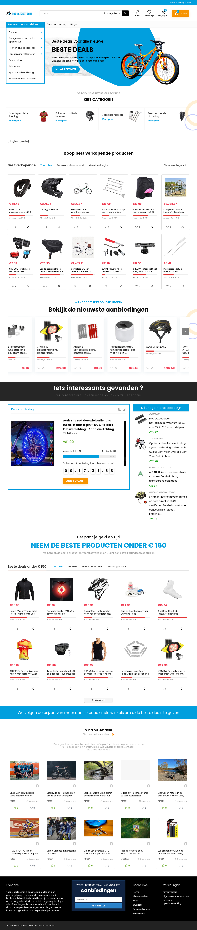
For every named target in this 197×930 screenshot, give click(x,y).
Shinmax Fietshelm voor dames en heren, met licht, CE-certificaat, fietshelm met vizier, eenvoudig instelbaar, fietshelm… (168, 505)
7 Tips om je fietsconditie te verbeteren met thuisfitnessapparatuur (134, 795)
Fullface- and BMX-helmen (161, 492)
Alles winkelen (140, 896)
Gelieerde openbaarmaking (172, 902)
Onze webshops (141, 909)
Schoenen (14, 66)
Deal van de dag (56, 24)
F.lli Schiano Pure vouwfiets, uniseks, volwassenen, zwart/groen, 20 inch (81, 213)
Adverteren (139, 913)
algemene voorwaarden (176, 896)
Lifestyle (125, 859)
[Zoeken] (125, 13)
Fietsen (13, 32)
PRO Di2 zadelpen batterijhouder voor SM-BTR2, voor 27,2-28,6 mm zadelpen (167, 423)
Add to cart (83, 481)
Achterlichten (156, 438)
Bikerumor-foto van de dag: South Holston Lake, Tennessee (171, 795)
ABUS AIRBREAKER (131, 347)
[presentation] (11, 331)
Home (136, 892)
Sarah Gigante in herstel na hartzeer (61, 852)
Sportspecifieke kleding (21, 72)
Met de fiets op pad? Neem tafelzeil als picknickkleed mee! (132, 853)
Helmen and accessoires (22, 47)
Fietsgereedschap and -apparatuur (22, 40)
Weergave (15, 120)
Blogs (73, 24)
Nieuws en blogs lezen (180, 2)
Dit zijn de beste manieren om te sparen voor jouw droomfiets (61, 795)
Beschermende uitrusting (22, 78)
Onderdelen (15, 60)
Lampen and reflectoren (22, 54)
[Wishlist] (149, 12)
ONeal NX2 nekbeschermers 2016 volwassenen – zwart (20, 212)
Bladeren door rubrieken (23, 24)
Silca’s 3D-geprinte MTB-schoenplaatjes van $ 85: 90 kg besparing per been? (98, 853)
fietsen (13, 801)
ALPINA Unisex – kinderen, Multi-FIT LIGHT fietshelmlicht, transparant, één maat (168, 476)
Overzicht (138, 904)
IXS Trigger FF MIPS (49, 209)
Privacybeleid (170, 892)
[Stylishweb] (37, 786)
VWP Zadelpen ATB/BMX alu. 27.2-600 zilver (168, 350)
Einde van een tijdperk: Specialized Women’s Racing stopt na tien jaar (23, 795)
